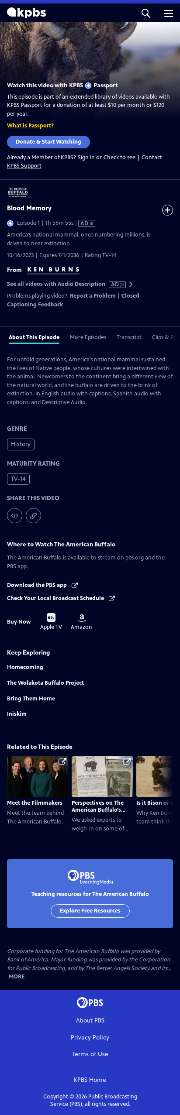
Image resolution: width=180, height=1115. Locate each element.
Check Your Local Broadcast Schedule (56, 598)
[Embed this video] (14, 515)
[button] (146, 12)
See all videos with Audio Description (63, 284)
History (21, 444)
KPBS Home (90, 1080)
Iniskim (17, 713)
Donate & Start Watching (48, 141)
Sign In (86, 157)
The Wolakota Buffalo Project (45, 682)
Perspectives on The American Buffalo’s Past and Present (98, 810)
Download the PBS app (37, 585)
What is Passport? (30, 125)
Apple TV (51, 622)
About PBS (90, 1020)
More (16, 977)
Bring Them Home (31, 698)
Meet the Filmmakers (34, 802)
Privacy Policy (90, 1037)
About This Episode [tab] (34, 337)
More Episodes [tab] (88, 337)
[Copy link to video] (33, 515)
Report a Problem (93, 295)
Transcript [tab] (129, 337)
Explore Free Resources (90, 910)
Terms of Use (90, 1054)
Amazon (81, 622)
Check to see (119, 157)
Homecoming (25, 667)
